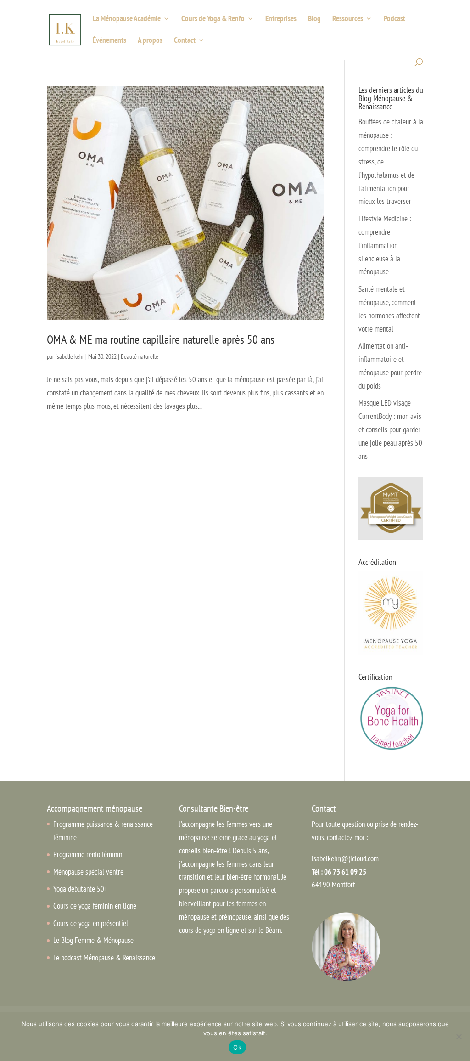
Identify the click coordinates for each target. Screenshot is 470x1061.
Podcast (394, 19)
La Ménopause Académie (127, 19)
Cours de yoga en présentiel (90, 923)
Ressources (347, 19)
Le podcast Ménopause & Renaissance (104, 958)
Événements (109, 41)
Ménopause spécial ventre (88, 872)
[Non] (458, 1036)
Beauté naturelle (139, 356)
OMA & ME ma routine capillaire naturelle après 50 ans (160, 339)
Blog (314, 19)
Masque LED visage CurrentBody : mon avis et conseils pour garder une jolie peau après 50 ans (390, 429)
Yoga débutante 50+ (80, 889)
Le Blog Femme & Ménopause (93, 940)
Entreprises (281, 19)
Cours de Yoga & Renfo (213, 19)
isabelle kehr (70, 356)
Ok (237, 1047)
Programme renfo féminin (87, 854)
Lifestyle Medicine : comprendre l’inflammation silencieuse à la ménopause (384, 245)
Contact (185, 41)
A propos (150, 41)
